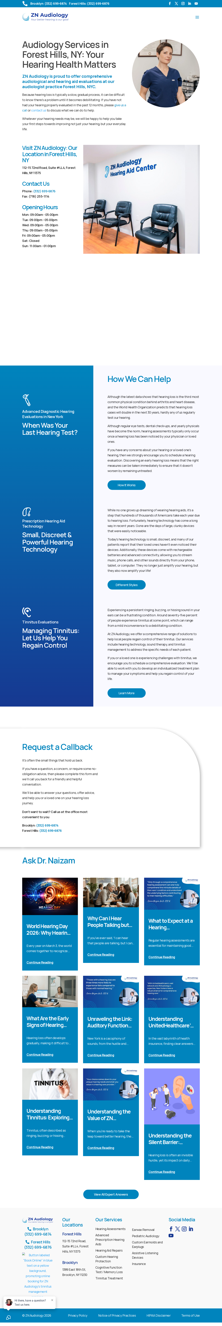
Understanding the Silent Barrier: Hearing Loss (170, 1138)
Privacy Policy (77, 1315)
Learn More (127, 693)
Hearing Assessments (110, 1229)
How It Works (126, 485)
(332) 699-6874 (47, 825)
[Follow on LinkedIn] (190, 4)
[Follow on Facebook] (170, 4)
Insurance (139, 1264)
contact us (38, 110)
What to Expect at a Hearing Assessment (170, 924)
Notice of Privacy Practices (117, 1315)
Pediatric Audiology (145, 1236)
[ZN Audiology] (37, 1275)
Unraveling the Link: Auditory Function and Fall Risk (109, 1022)
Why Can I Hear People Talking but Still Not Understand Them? (110, 921)
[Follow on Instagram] (184, 4)
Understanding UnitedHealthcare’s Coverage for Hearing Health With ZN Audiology (171, 1022)
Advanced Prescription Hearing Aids (109, 1239)
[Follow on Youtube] (197, 4)
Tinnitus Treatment (109, 1278)
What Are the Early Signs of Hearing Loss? (48, 1021)
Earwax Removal (143, 1230)
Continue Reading (40, 962)
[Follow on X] (177, 4)
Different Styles (126, 585)
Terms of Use (190, 1315)
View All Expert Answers (111, 1194)
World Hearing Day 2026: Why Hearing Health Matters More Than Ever (50, 929)
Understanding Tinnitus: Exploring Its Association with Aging (49, 1114)
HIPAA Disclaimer (158, 1315)
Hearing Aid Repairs (109, 1250)
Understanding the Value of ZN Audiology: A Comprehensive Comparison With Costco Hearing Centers (109, 1114)
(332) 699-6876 (44, 191)
